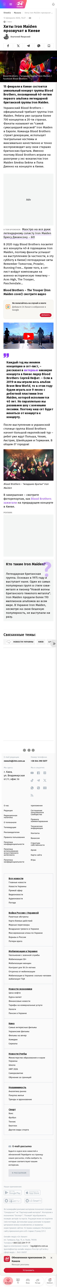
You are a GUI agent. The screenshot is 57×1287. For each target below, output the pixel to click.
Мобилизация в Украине (23, 951)
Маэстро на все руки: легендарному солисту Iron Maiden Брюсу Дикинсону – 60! (27, 233)
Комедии (13, 1039)
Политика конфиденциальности (14, 843)
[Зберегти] (49, 45)
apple (33, 1192)
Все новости (16, 878)
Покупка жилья (16, 1095)
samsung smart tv (33, 1200)
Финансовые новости (19, 1001)
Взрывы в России (17, 937)
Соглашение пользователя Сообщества (37, 813)
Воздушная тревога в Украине (24, 929)
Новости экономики (20, 989)
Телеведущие (10, 827)
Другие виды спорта (19, 1130)
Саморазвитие (16, 1073)
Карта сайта (36, 855)
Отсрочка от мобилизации (22, 971)
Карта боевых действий (20, 921)
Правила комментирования (39, 820)
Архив (33, 850)
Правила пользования (14, 837)
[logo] (19, 4)
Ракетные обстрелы (18, 916)
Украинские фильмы (19, 1031)
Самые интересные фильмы (23, 1027)
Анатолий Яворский (20, 37)
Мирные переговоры (19, 925)
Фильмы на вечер (17, 1035)
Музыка (18, 13)
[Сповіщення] (53, 4)
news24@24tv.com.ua (14, 761)
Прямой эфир (15, 890)
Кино (12, 1023)
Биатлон (13, 1125)
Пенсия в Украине (18, 1013)
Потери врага (15, 941)
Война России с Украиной (24, 912)
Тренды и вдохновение (20, 1099)
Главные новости (17, 882)
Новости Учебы (18, 1053)
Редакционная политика (10, 817)
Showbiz (7, 13)
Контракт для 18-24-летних (22, 967)
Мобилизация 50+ (17, 959)
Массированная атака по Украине (26, 933)
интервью (31, 370)
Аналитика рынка (17, 1091)
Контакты (35, 833)
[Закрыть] (51, 1257)
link (32, 772)
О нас (6, 806)
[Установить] (28, 1264)
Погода (12, 903)
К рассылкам (19, 1173)
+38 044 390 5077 (39, 761)
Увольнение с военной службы (24, 955)
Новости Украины (17, 886)
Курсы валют (15, 997)
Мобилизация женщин (20, 963)
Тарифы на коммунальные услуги (25, 1005)
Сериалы (13, 1043)
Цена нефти (15, 993)
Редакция (8, 811)
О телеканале (10, 822)
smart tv (13, 1200)
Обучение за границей (20, 1077)
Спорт (12, 1109)
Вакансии (35, 838)
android (13, 1192)
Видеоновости (16, 894)
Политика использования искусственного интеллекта (11, 852)
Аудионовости (16, 898)
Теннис (12, 1121)
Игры (33, 860)
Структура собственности (38, 844)
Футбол (12, 1117)
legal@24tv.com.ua (39, 1246)
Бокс (11, 1113)
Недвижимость (17, 1087)
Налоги (12, 1009)
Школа (12, 1065)
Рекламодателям (11, 832)
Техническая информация (37, 827)
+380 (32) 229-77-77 (21, 1243)
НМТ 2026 (13, 1069)
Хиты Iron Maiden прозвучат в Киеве (39, 13)
